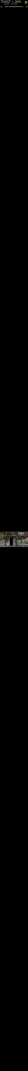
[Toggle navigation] (26, 2)
